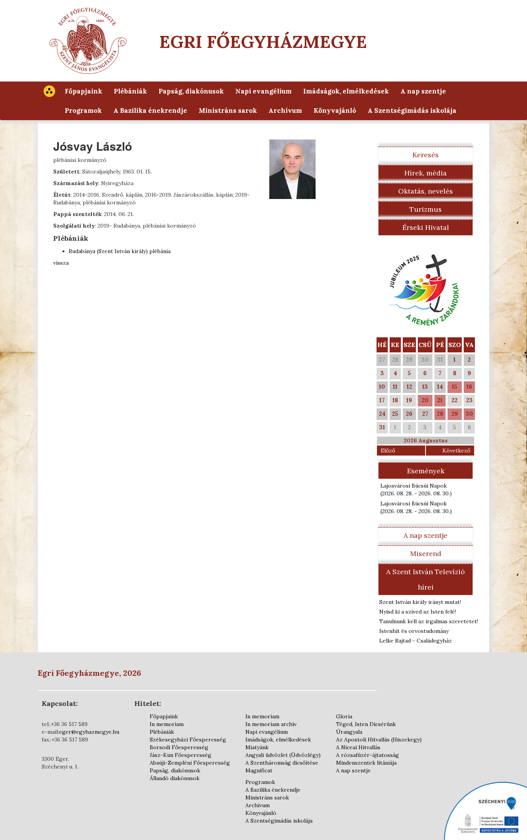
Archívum (285, 110)
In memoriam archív (271, 724)
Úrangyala (349, 731)
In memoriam (167, 724)
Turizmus (425, 209)
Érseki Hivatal (425, 227)
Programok (83, 110)
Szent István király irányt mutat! (420, 602)
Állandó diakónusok (174, 778)
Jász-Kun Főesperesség (180, 755)
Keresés (425, 154)
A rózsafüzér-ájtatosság (367, 755)
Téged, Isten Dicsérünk (366, 724)
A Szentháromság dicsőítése (281, 762)
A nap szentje (423, 91)
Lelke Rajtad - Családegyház (415, 640)
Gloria (344, 716)
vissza (61, 262)
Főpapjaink (83, 91)
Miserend (425, 553)
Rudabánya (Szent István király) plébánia (120, 251)
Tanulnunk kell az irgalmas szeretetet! (428, 621)
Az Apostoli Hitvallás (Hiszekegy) (379, 739)
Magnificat (258, 770)
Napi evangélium (263, 91)
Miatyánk (257, 747)
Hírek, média (425, 172)
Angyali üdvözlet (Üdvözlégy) (283, 755)
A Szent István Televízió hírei (425, 579)
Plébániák (130, 91)
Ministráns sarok (228, 110)
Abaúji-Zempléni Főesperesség (190, 762)
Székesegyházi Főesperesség (188, 739)
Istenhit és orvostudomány (414, 630)
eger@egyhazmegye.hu (89, 731)
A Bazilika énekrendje (150, 110)
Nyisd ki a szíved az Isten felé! (417, 611)
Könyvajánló (335, 110)
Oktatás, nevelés (425, 191)
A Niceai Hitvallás (358, 747)
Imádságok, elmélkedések (346, 91)
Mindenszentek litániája (366, 762)
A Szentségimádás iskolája (412, 110)
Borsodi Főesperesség (179, 747)
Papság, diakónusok (191, 91)
